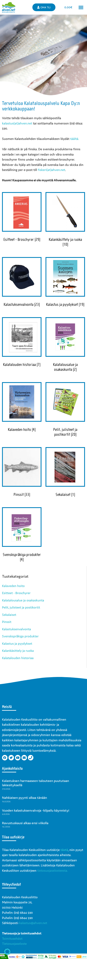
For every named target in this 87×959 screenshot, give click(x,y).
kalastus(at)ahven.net (17, 123)
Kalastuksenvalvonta (16, 629)
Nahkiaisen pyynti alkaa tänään (24, 797)
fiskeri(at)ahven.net (51, 170)
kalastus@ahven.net (33, 923)
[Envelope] (24, 757)
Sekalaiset (9, 615)
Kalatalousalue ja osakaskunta (23, 600)
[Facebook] (4, 757)
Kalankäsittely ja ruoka (18, 651)
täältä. (74, 139)
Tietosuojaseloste (14, 944)
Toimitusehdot (12, 938)
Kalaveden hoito (13, 586)
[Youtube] (17, 757)
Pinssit (6, 622)
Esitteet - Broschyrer (16, 593)
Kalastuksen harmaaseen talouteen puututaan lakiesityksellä (35, 782)
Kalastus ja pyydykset (17, 643)
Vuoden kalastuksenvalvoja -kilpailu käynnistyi (35, 810)
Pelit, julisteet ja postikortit (21, 607)
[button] (81, 7)
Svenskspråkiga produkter (20, 636)
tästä (64, 850)
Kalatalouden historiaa (18, 658)
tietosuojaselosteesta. (52, 870)
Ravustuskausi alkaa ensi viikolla (25, 823)
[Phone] (30, 757)
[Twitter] (11, 757)
